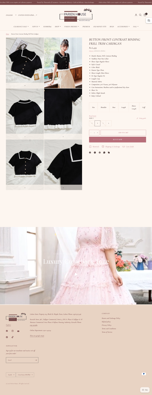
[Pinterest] (100, 152)
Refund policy (106, 322)
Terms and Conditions (109, 328)
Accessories (122, 26)
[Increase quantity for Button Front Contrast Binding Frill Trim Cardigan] (97, 132)
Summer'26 (47, 26)
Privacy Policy (106, 325)
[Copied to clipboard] (109, 152)
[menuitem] (21, 26)
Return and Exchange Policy (111, 318)
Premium (86, 26)
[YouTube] (20, 331)
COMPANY (106, 313)
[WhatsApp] (104, 152)
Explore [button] (8, 325)
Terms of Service (107, 332)
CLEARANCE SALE (20, 26)
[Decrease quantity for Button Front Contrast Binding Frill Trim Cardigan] (91, 132)
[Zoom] (39, 42)
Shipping (91, 51)
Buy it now (117, 139)
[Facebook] (90, 152)
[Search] (140, 15)
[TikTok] (14, 337)
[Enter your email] (36, 360)
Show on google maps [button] (37, 336)
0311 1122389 (33, 325)
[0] (144, 15)
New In (35, 26)
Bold (112, 26)
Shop (57, 26)
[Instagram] (14, 331)
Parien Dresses (70, 26)
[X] (95, 152)
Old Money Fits (99, 26)
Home (7, 34)
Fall (135, 26)
